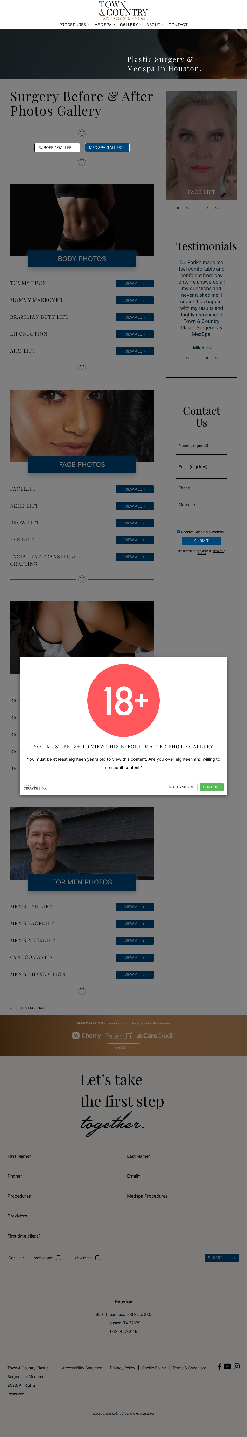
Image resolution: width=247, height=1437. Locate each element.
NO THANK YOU (181, 787)
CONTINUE (211, 787)
